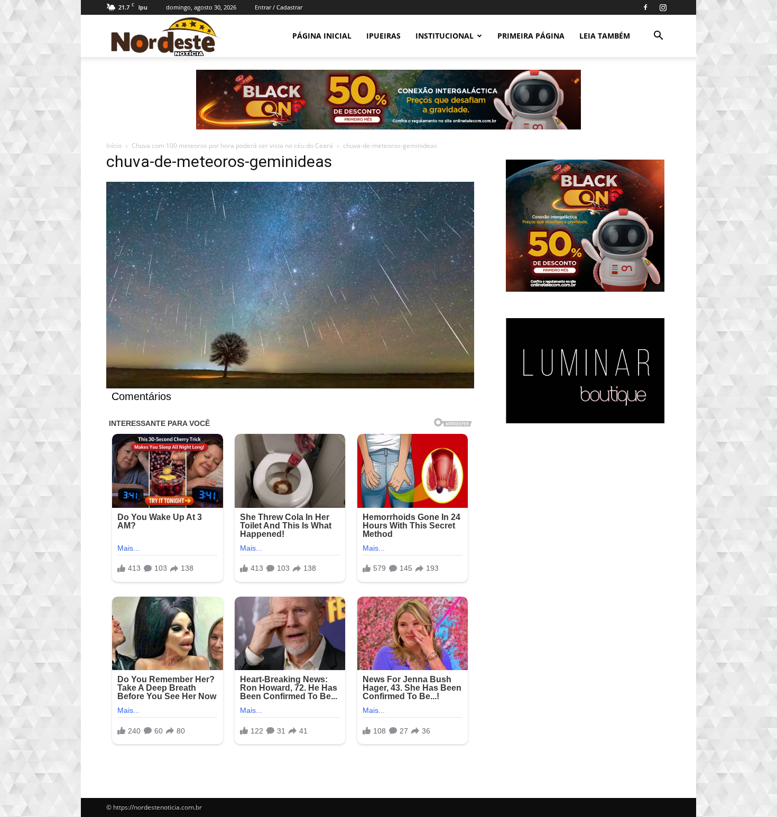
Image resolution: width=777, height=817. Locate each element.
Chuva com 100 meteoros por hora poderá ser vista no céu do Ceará (232, 145)
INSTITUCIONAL (444, 36)
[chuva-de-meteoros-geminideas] (290, 385)
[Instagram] (663, 7)
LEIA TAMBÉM (604, 36)
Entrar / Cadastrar (278, 7)
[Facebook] (645, 7)
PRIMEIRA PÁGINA (531, 36)
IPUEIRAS (383, 36)
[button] (658, 37)
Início (114, 145)
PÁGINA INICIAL (322, 36)
